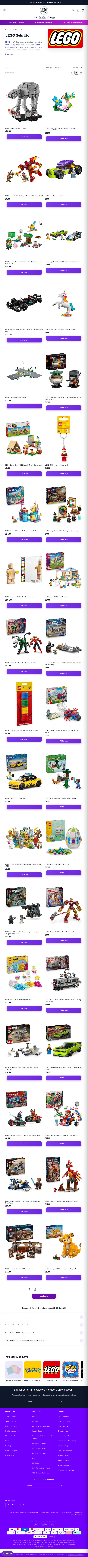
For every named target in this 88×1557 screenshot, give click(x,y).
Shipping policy (78, 1512)
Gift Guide (35, 1463)
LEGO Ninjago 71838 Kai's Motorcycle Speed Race (22, 1135)
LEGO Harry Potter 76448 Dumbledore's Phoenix (61, 1201)
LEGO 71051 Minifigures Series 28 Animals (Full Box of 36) (23, 865)
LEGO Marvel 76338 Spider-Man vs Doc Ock (20, 663)
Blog (33, 1458)
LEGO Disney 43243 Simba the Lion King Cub (60, 1269)
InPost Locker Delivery (66, 1470)
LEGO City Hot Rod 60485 (54, 196)
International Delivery (39, 1448)
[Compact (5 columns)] (72, 73)
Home (7, 30)
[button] (4, 10)
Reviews (35, 1421)
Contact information (77, 1514)
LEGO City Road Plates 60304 (15, 397)
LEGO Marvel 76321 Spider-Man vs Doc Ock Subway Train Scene (63, 1000)
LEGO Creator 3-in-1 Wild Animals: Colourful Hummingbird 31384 (60, 129)
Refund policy (55, 1512)
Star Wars (30, 45)
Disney (21, 47)
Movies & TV (10, 1436)
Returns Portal (63, 1416)
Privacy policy (45, 1512)
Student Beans (37, 1431)
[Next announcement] (83, 2)
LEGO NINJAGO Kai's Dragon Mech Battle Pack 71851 (24, 196)
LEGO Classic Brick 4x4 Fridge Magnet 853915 (21, 730)
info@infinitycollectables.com (75, 1554)
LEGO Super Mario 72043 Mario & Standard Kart (61, 1135)
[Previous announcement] (4, 2)
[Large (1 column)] (81, 73)
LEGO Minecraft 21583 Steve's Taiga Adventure (61, 798)
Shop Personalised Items (41, 1468)
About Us (35, 1416)
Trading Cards (10, 1421)
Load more (44, 1296)
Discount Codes (64, 1421)
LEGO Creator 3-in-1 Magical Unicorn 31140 (60, 329)
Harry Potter (10, 47)
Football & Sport (11, 1450)
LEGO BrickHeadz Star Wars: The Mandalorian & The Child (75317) (63, 398)
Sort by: (49, 67)
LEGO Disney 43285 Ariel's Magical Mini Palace (21, 531)
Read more (9, 54)
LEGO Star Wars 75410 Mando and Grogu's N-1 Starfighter (21, 1068)
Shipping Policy (63, 1455)
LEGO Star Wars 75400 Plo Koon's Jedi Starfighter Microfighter (22, 1202)
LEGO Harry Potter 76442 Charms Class (19, 1269)
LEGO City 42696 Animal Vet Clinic (57, 597)
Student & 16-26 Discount (41, 1426)
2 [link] (35, 1289)
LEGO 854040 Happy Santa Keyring (57, 465)
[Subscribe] (60, 1401)
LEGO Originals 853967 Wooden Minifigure (19, 597)
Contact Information (65, 1450)
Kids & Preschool (11, 1426)
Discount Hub (63, 1431)
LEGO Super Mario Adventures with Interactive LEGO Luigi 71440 (23, 262)
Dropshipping (63, 1426)
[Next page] (64, 1289)
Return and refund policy (67, 1441)
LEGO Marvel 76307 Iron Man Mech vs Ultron (60, 932)
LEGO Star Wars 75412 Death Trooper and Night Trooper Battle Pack (21, 933)
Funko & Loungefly (12, 1431)
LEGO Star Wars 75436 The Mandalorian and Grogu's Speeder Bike (63, 663)
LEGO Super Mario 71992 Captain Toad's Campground (23, 465)
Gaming (8, 1446)
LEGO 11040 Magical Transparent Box (18, 1000)
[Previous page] (23, 1289)
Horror (7, 1441)
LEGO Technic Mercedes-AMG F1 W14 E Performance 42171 (24, 330)
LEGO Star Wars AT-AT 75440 (15, 128)
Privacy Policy (63, 1446)
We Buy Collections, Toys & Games (42, 1437)
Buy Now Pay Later (39, 1453)
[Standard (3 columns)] (76, 73)
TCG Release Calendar (40, 1473)
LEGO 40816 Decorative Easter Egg (57, 864)
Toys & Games (10, 1416)
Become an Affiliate (65, 1436)
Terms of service (67, 1512)
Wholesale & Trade (39, 1443)
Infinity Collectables (20, 1512)
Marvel (37, 45)
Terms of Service (64, 1460)
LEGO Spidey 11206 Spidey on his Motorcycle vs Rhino (62, 731)
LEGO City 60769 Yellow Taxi (15, 798)
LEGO (7, 42)
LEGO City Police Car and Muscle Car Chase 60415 (62, 262)
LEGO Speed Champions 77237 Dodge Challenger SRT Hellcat (63, 1068)
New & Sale (9, 1455)
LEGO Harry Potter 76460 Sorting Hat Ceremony (61, 531)
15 (58, 1289)
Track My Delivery (64, 1465)
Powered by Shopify (33, 1512)
